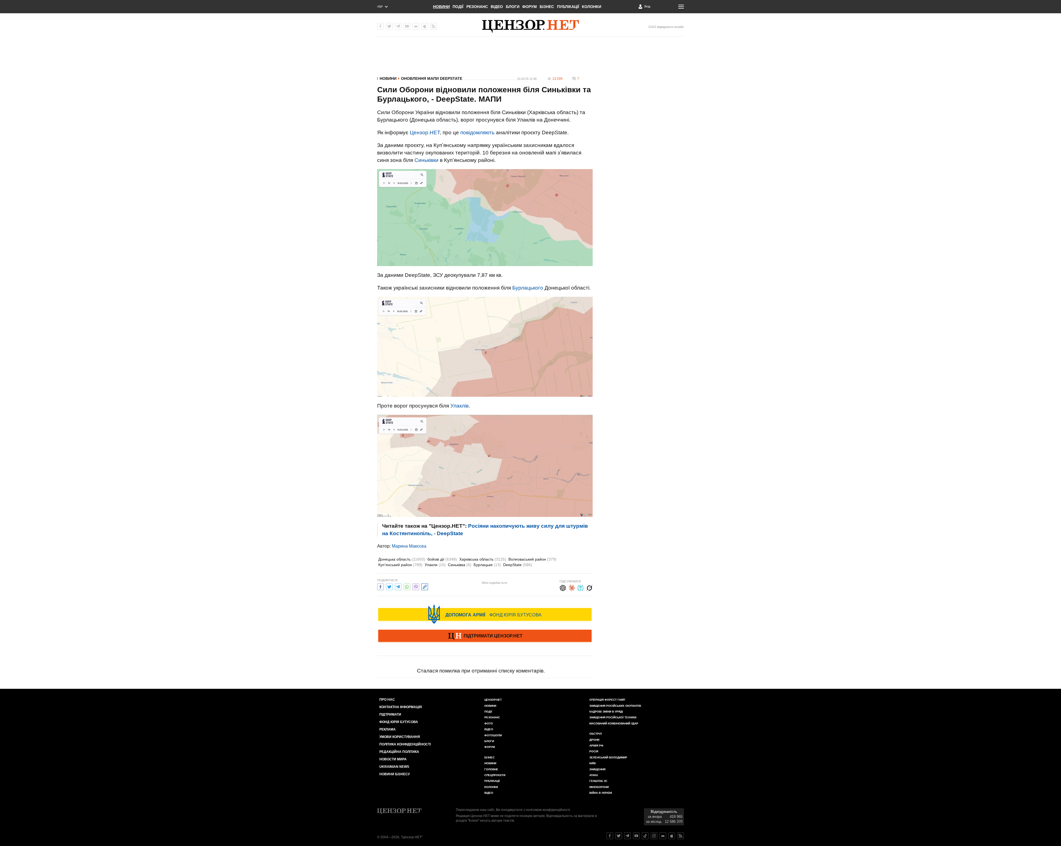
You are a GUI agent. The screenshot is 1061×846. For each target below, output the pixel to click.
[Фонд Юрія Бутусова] (485, 614)
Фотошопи (493, 735)
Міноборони (599, 787)
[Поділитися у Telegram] (398, 586)
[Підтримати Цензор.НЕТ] (485, 636)
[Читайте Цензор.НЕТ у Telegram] (627, 835)
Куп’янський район (400, 565)
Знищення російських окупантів (615, 705)
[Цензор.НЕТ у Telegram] (398, 26)
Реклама (387, 729)
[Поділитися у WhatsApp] (407, 586)
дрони (594, 739)
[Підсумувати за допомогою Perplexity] (580, 587)
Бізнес (547, 6)
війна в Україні (600, 792)
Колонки (591, 6)
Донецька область (401, 559)
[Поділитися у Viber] (416, 586)
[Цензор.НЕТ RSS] (433, 26)
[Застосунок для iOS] (424, 26)
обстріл (595, 733)
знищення (597, 769)
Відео (497, 6)
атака (593, 775)
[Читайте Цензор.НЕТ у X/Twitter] (618, 835)
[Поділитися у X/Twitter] (389, 586)
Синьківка (459, 565)
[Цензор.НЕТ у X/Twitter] (389, 26)
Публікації (568, 6)
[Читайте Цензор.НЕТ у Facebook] (609, 835)
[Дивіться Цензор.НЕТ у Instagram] (654, 835)
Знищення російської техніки (612, 717)
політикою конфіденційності (548, 810)
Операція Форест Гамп (607, 699)
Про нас (387, 700)
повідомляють (477, 132)
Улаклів (459, 406)
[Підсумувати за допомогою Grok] (589, 587)
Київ (592, 763)
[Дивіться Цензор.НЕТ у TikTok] (645, 835)
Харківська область (482, 559)
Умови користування (399, 737)
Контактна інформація (400, 707)
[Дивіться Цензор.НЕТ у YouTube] (636, 835)
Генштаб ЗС (598, 780)
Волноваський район (532, 559)
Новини (441, 6)
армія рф (596, 745)
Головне (491, 769)
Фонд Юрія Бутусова (398, 722)
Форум (529, 6)
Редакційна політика (399, 752)
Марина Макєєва (409, 546)
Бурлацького (527, 288)
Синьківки (426, 160)
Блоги (512, 6)
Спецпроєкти (494, 775)
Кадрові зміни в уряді (606, 711)
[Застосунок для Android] (416, 26)
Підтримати (390, 714)
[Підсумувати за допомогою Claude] (571, 587)
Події (458, 6)
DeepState (517, 565)
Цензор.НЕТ (425, 132)
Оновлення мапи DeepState (431, 78)
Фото (488, 723)
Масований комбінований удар (613, 723)
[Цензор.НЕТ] (530, 26)
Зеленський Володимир (608, 757)
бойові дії (442, 559)
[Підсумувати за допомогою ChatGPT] (563, 587)
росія (593, 751)
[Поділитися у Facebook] (380, 586)
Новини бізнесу (394, 774)
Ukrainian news (394, 767)
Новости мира (393, 759)
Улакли (435, 565)
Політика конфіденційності (405, 744)
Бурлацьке (487, 565)
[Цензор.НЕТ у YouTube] (407, 26)
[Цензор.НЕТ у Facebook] (380, 26)
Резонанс (477, 6)
